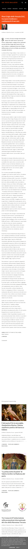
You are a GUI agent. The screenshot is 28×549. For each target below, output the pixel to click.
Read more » (5, 446)
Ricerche (4, 8)
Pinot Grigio (5, 334)
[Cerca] (22, 2)
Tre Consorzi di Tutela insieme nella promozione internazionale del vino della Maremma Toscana (14, 520)
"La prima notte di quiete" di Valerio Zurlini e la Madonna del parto (13, 474)
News (19, 332)
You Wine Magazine (10, 2)
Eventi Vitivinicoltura (11, 332)
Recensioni (15, 8)
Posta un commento (13, 444)
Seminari (9, 8)
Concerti (21, 8)
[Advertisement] (14, 386)
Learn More (12, 547)
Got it (17, 547)
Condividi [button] (4, 336)
